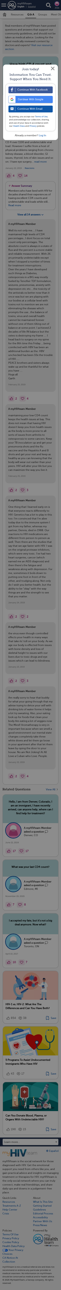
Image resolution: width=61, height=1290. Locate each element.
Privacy (33, 126)
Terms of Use (41, 116)
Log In (42, 135)
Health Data (19, 126)
